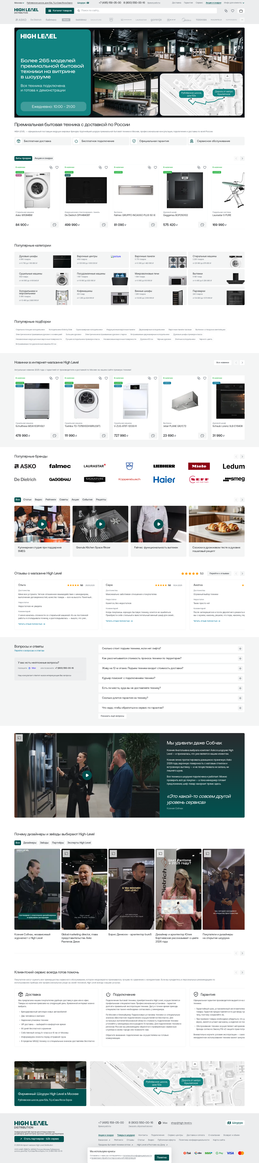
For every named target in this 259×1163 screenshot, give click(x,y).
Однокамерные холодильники (89, 330)
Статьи (27, 500)
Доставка (176, 3)
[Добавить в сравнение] (51, 167)
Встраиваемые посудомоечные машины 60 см (36, 344)
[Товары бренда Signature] (96, 19)
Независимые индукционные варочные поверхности (39, 339)
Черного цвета (205, 339)
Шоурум (81, 3)
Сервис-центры (175, 1135)
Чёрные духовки (164, 339)
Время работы (153, 3)
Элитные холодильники (185, 339)
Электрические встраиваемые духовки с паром (106, 334)
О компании (214, 1135)
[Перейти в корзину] (241, 10)
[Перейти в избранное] (232, 11)
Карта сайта (219, 1140)
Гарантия (188, 3)
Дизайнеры (29, 843)
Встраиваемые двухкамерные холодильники (150, 334)
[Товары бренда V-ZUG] (111, 19)
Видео (38, 500)
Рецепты (101, 500)
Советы (64, 500)
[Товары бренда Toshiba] (201, 19)
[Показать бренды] (242, 19)
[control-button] (242, 158)
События (87, 500)
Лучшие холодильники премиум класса (82, 339)
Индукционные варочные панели (120, 330)
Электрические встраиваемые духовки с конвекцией (39, 334)
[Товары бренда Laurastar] (141, 19)
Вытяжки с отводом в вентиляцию (210, 330)
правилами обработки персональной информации (113, 1158)
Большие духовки (73, 334)
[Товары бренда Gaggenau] (81, 19)
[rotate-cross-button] (240, 648)
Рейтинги (51, 500)
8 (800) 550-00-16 (134, 3)
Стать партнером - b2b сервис (41, 1139)
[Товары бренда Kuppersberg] (231, 19)
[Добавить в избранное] (57, 167)
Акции (75, 500)
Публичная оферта (167, 1140)
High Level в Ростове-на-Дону (151, 1145)
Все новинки (222, 363)
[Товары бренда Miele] (66, 19)
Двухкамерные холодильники (152, 330)
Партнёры (58, 843)
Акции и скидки (213, 3)
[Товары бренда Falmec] (51, 19)
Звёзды (44, 843)
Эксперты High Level (79, 843)
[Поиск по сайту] (146, 10)
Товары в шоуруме (126, 1135)
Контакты (143, 1135)
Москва (18, 3)
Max (34, 668)
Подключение (124, 995)
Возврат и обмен (231, 1135)
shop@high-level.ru (181, 1123)
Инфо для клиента (233, 3)
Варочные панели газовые (180, 330)
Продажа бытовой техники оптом (114, 1145)
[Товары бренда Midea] (186, 19)
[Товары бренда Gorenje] (156, 19)
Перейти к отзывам (219, 574)
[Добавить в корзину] (54, 225)
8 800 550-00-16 (55, 1151)
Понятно (162, 1158)
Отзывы (130, 1140)
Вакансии (103, 1140)
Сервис (199, 3)
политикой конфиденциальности (137, 1156)
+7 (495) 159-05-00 (110, 3)
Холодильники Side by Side (60, 330)
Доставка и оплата (196, 1135)
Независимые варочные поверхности (119, 339)
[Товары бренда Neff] (171, 19)
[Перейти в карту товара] (37, 190)
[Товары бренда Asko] (21, 19)
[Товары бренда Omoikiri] (126, 19)
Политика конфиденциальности (194, 1140)
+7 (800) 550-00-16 (64, 668)
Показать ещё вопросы (112, 716)
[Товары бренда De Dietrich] (36, 19)
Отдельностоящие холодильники (30, 330)
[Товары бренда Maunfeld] (216, 19)
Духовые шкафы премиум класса (187, 334)
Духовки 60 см (146, 339)
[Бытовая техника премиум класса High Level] (26, 11)
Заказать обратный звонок (141, 1126)
